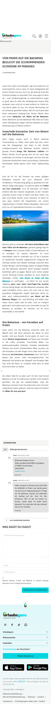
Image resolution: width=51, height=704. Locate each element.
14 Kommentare (8, 73)
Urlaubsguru (8, 632)
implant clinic (20, 471)
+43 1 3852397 (19, 681)
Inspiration (7, 643)
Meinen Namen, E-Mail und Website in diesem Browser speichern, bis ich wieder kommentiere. (25, 582)
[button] (25, 656)
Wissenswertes (9, 637)
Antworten (18, 475)
